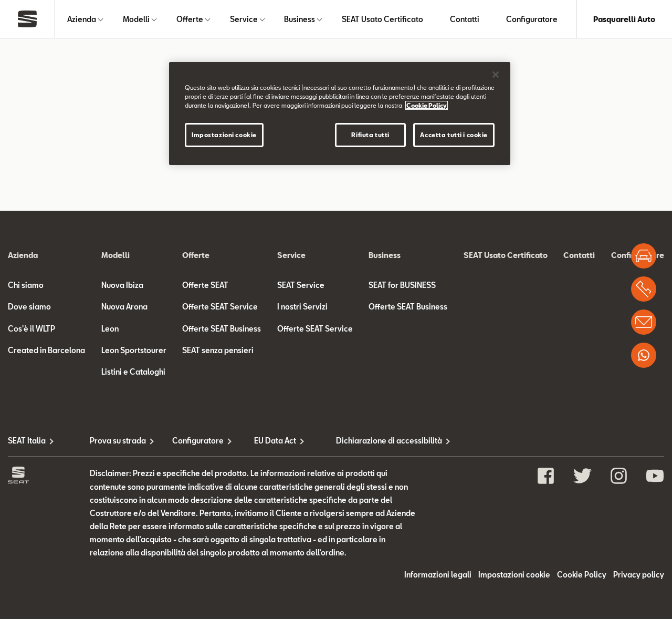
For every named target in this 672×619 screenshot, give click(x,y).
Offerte (189, 19)
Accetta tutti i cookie (454, 134)
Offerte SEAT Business (221, 328)
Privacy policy (638, 574)
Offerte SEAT (205, 285)
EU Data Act (275, 440)
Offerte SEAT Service (220, 306)
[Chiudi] (495, 74)
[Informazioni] (643, 322)
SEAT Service (300, 285)
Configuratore (532, 19)
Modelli (136, 19)
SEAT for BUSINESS (402, 285)
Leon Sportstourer (133, 350)
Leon (110, 328)
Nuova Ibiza (122, 285)
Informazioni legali (437, 574)
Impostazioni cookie (224, 134)
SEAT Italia (27, 440)
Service (244, 19)
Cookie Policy (581, 574)
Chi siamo (26, 285)
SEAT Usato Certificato (382, 19)
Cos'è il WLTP (31, 328)
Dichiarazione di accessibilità (377, 440)
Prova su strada (118, 440)
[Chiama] (643, 289)
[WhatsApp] (643, 355)
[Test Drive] (643, 256)
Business (299, 19)
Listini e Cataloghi (133, 371)
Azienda (81, 19)
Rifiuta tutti (370, 134)
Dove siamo (29, 306)
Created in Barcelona (46, 350)
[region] (339, 113)
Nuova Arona (124, 306)
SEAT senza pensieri (218, 350)
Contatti (464, 19)
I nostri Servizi (302, 306)
